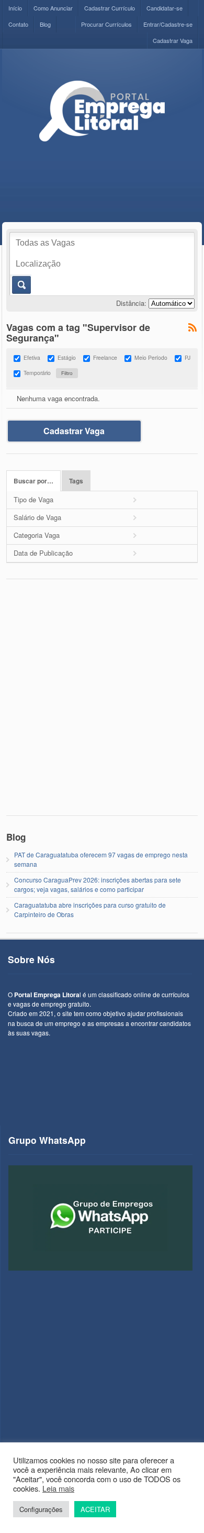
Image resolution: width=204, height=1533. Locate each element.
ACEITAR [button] (95, 1509)
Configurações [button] (41, 1509)
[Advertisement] (102, 703)
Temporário (37, 373)
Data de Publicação (43, 553)
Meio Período (150, 357)
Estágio (67, 357)
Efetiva (32, 357)
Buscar (20, 284)
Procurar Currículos (106, 24)
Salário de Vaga (37, 517)
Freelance (105, 357)
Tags (76, 481)
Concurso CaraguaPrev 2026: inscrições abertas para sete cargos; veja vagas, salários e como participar (97, 884)
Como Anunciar (53, 8)
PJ (187, 357)
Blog (45, 24)
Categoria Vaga (37, 535)
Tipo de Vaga (33, 499)
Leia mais (58, 1488)
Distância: (131, 303)
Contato (18, 24)
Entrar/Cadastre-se (167, 24)
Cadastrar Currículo (109, 8)
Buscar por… (33, 481)
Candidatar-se (164, 8)
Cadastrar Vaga (172, 40)
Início (15, 8)
